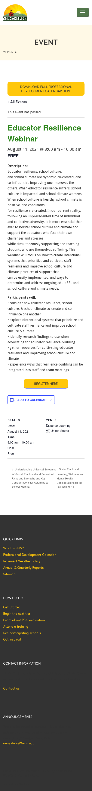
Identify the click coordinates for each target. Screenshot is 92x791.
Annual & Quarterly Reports (23, 567)
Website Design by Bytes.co (21, 775)
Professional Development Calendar (29, 554)
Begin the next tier (16, 613)
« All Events (17, 101)
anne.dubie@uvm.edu (18, 743)
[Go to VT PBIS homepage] (15, 12)
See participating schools (22, 633)
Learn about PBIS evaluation (24, 620)
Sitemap (9, 574)
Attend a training (15, 626)
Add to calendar (31, 400)
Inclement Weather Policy (21, 561)
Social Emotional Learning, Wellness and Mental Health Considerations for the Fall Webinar (70, 477)
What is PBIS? (13, 548)
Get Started (12, 607)
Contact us (11, 688)
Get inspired (12, 639)
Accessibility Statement (18, 784)
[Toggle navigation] (83, 12)
